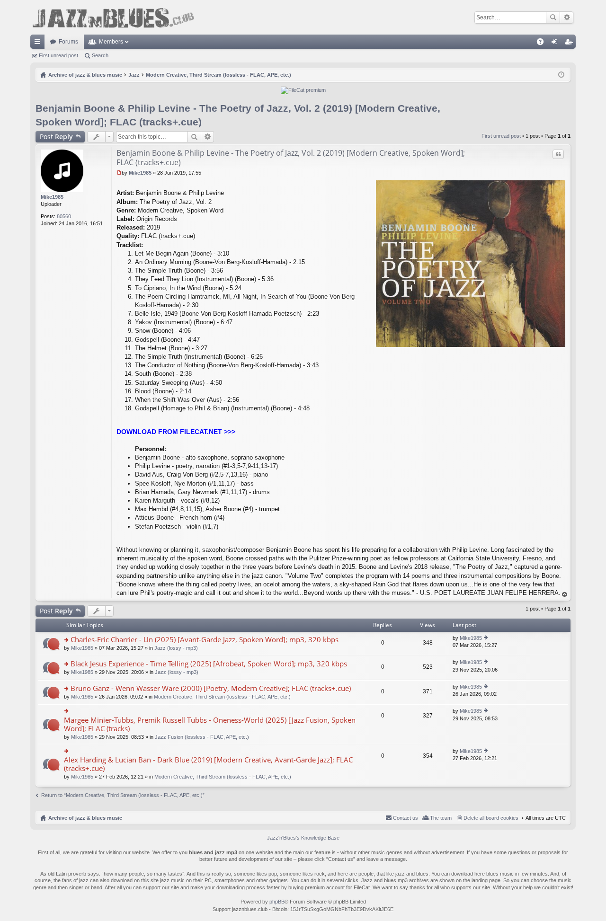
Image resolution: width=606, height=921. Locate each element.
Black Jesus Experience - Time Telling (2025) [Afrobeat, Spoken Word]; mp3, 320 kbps (209, 663)
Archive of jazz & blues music (85, 818)
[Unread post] (119, 173)
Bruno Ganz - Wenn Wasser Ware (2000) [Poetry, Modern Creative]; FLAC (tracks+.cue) (211, 688)
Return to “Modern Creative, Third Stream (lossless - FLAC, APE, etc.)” (123, 795)
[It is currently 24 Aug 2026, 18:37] (561, 75)
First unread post (58, 55)
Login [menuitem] (556, 43)
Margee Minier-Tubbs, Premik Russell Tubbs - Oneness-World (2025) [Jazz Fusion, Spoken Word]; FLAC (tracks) (210, 724)
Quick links (39, 43)
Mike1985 (52, 197)
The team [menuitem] (441, 818)
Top (565, 595)
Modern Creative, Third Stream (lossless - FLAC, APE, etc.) (222, 697)
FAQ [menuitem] (543, 43)
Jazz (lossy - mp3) (176, 648)
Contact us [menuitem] (405, 818)
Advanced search (566, 17)
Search (553, 17)
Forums (68, 41)
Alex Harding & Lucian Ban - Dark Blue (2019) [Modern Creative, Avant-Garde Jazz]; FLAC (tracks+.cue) (208, 764)
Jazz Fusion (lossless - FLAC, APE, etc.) (202, 737)
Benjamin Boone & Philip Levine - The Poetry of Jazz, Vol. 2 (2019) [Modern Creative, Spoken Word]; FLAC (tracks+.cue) (290, 158)
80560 (64, 216)
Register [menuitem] (570, 43)
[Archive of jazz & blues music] (113, 17)
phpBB (277, 901)
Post (56, 136)
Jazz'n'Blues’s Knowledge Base (303, 838)
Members (111, 41)
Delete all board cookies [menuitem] (490, 818)
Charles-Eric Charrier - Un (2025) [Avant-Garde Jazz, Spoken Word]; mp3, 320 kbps (205, 639)
